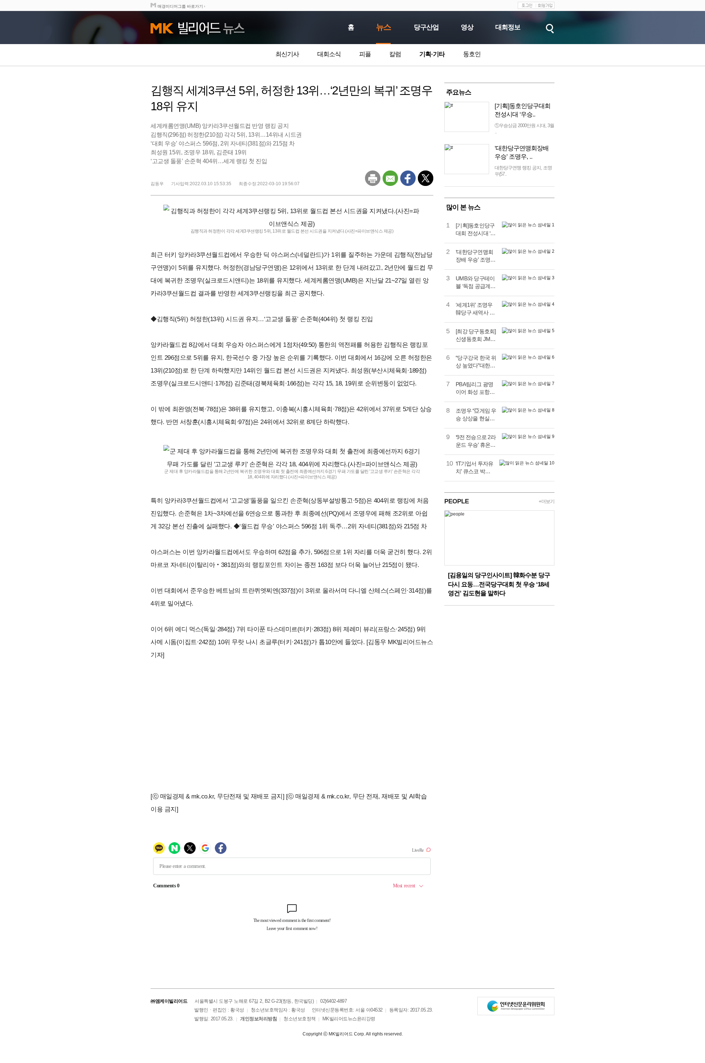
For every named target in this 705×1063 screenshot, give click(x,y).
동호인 (472, 54)
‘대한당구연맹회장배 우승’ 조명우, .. (522, 152)
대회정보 (507, 27)
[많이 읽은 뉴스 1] (528, 224)
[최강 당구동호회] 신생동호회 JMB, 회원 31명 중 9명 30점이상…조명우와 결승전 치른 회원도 (476, 335)
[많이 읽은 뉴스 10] (526, 463)
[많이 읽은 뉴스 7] (528, 383)
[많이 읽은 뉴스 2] (528, 251)
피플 (365, 54)
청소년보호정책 (299, 1018)
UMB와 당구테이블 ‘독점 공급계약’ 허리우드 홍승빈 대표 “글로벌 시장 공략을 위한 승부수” (476, 282)
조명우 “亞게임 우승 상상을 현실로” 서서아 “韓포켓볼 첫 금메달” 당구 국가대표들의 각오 (476, 414)
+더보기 (546, 501)
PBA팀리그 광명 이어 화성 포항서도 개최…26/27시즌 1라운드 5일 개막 (476, 388)
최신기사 (287, 54)
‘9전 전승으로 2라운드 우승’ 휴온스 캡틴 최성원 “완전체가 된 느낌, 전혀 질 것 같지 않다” (476, 441)
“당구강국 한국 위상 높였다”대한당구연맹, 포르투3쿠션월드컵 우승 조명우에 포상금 (476, 362)
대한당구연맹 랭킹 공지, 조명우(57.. (523, 171)
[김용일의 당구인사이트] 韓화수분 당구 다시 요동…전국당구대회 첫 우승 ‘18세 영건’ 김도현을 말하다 (499, 584)
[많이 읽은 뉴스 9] (528, 436)
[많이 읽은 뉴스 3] (528, 277)
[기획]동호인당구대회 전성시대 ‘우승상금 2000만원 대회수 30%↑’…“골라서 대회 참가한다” (476, 229)
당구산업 (426, 27)
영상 (467, 27)
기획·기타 (432, 54)
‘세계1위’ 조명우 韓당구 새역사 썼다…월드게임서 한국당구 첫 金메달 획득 (475, 309)
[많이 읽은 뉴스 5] (528, 330)
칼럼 (395, 54)
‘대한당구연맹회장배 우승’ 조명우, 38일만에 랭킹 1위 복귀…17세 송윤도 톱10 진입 (476, 256)
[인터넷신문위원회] (516, 1006)
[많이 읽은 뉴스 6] (528, 357)
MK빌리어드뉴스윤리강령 (348, 1018)
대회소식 (329, 54)
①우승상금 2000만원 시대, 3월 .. (524, 128)
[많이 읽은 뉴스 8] (528, 410)
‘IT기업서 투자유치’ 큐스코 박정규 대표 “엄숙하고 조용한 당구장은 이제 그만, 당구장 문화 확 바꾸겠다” (475, 467)
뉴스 (383, 27)
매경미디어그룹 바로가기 (180, 6)
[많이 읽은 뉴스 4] (528, 304)
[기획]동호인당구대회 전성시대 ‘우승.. (522, 110)
